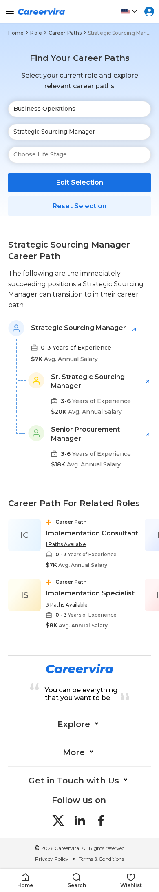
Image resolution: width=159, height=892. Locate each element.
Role (36, 33)
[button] (25, 880)
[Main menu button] (10, 11)
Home (16, 33)
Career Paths (65, 33)
